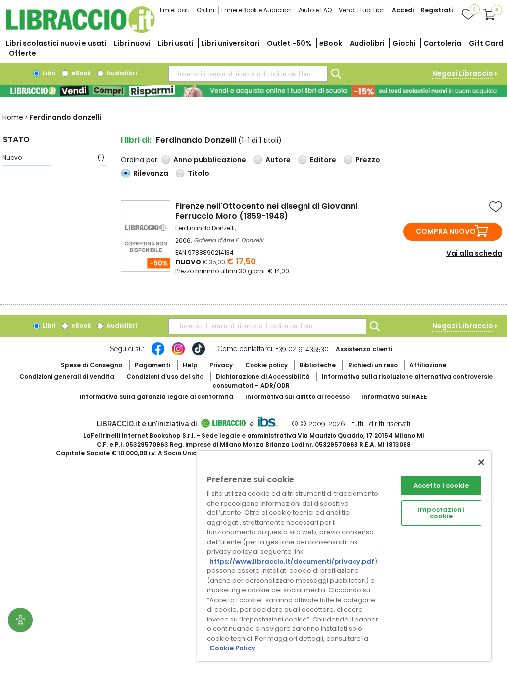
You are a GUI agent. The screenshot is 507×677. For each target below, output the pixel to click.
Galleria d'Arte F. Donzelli (228, 240)
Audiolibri (367, 43)
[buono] (253, 91)
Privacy (221, 365)
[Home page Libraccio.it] (80, 31)
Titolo (198, 173)
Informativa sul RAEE (394, 397)
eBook (330, 43)
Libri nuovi (132, 43)
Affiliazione (427, 365)
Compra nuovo (446, 231)
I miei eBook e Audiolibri (256, 10)
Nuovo (53, 157)
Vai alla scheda (474, 253)
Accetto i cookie (441, 485)
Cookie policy (266, 365)
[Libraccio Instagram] (178, 353)
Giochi (404, 43)
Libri (48, 73)
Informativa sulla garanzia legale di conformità (156, 397)
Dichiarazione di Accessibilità (263, 376)
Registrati (437, 10)
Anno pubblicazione (209, 160)
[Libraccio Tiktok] (198, 353)
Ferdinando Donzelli (205, 228)
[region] (344, 556)
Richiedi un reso (373, 365)
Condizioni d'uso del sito (164, 376)
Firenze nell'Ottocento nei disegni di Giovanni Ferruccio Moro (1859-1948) (266, 211)
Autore (278, 160)
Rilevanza (150, 173)
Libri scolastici (56, 43)
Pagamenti (152, 365)
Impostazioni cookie (441, 513)
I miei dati (175, 10)
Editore (323, 160)
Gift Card (486, 43)
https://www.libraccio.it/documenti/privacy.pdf (291, 561)
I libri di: (136, 140)
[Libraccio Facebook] (158, 353)
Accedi (403, 10)
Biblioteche (318, 365)
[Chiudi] (481, 462)
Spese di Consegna (92, 365)
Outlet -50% (289, 43)
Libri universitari (230, 43)
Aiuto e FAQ (315, 10)
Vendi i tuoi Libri (362, 10)
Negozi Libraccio (462, 73)
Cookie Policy (232, 648)
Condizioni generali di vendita (66, 376)
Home (12, 117)
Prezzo (367, 160)
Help (190, 365)
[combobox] (248, 74)
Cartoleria (442, 43)
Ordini (205, 10)
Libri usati (176, 43)
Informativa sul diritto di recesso (297, 397)
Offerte (22, 53)
